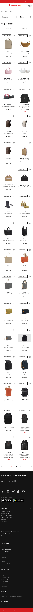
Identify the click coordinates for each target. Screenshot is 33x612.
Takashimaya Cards (6, 594)
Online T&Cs (4, 582)
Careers (3, 519)
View (23, 28)
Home (2, 11)
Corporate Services (6, 515)
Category (5, 17)
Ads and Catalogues (6, 552)
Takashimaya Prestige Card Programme (11, 596)
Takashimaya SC (6, 543)
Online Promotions (6, 533)
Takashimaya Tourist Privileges (9, 559)
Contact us (4, 586)
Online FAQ (4, 579)
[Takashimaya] (14, 5)
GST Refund (4, 562)
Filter (22, 17)
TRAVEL (6, 11)
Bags (11, 11)
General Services (5, 513)
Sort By (7, 28)
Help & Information (7, 575)
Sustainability (5, 569)
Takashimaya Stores (6, 517)
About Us (4, 508)
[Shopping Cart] (30, 6)
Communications (6, 549)
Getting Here (4, 584)
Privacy (3, 523)
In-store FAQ (5, 577)
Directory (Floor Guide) (7, 538)
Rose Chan (4, 521)
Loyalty (3, 591)
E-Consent (4, 601)
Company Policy (5, 511)
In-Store (3, 529)
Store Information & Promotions (10, 531)
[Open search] (26, 6)
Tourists (3, 557)
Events (3, 536)
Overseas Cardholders (7, 564)
